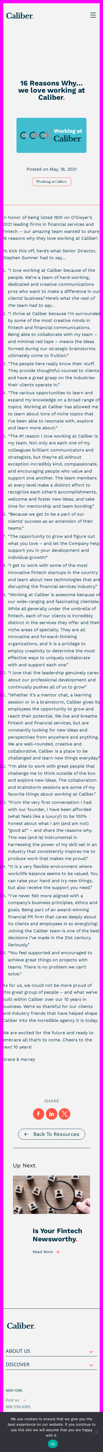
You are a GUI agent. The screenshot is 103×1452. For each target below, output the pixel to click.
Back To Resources (56, 1134)
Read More (43, 1252)
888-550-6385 (18, 1406)
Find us (13, 1400)
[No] (96, 1432)
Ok (53, 1444)
